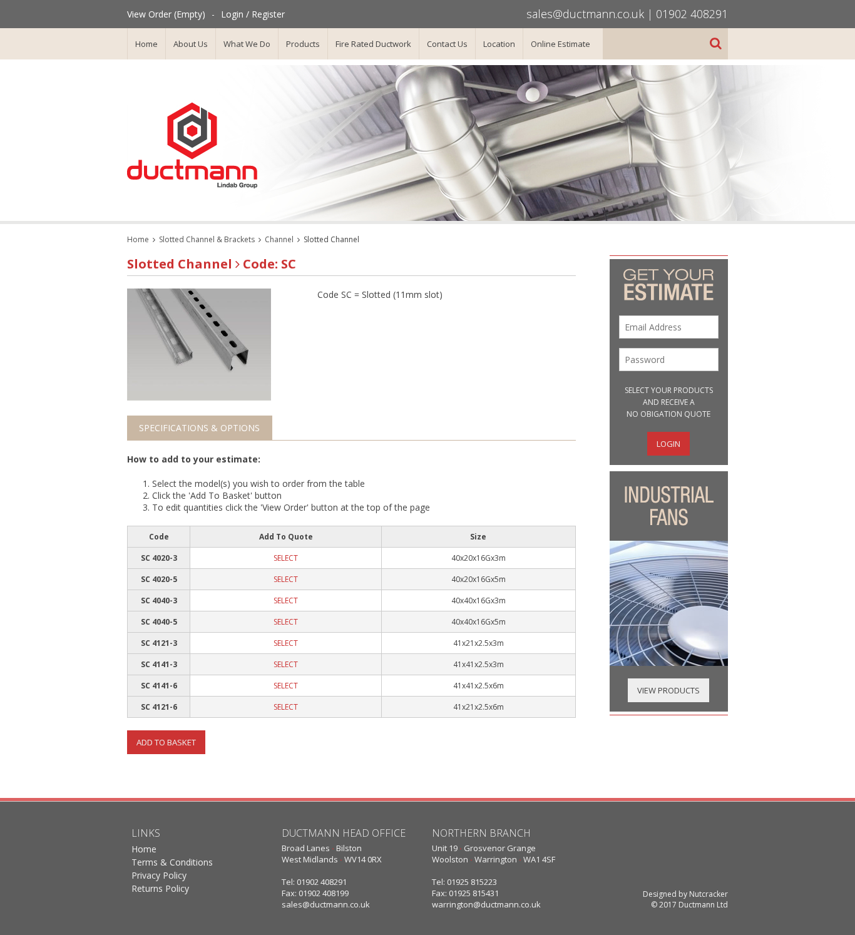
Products (303, 43)
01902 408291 (692, 13)
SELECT (286, 558)
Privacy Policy (159, 875)
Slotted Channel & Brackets (207, 239)
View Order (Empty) (166, 14)
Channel (279, 239)
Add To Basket (166, 742)
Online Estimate (560, 43)
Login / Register (253, 14)
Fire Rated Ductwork (373, 43)
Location (499, 43)
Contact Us (447, 43)
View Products (668, 690)
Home (146, 43)
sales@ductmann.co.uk (585, 13)
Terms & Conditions (172, 862)
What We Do (246, 43)
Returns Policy (160, 888)
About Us (190, 43)
